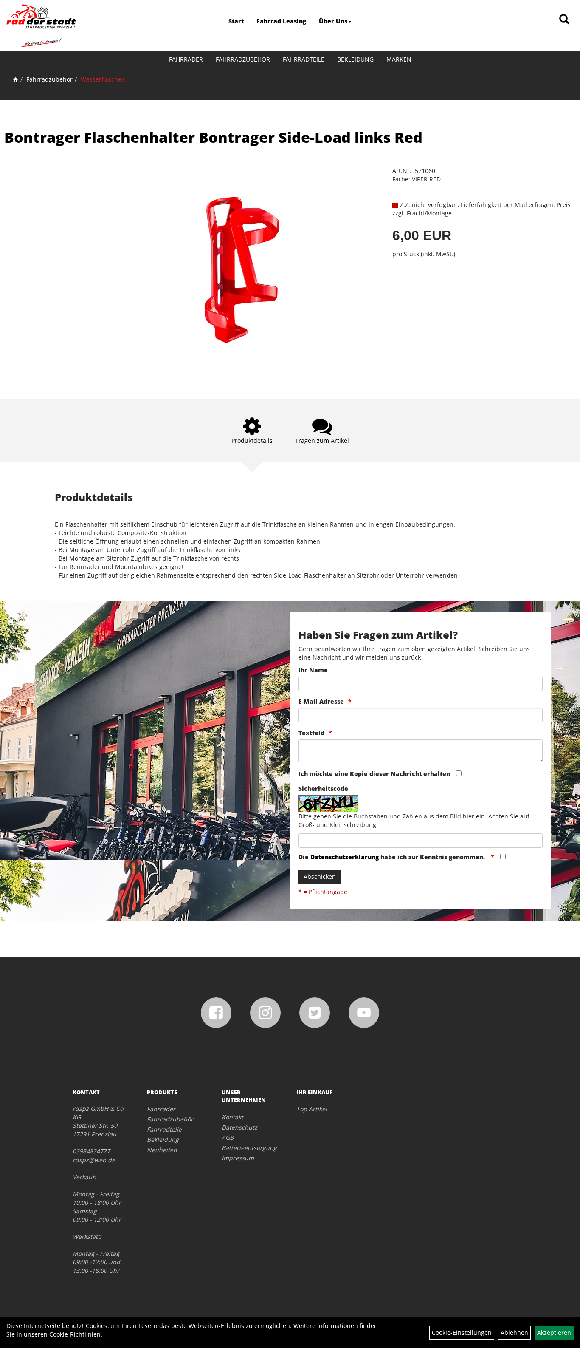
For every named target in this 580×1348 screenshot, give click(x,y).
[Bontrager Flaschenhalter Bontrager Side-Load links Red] (242, 270)
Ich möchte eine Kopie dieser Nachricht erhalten (374, 774)
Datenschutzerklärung (344, 857)
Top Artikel (311, 1109)
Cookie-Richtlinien (75, 1334)
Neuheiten (162, 1150)
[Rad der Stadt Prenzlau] (41, 25)
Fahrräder (186, 59)
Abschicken (320, 876)
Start (236, 21)
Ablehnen (514, 1332)
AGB (228, 1137)
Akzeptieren (554, 1332)
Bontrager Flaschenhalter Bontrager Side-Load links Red (213, 137)
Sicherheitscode (323, 788)
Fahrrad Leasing (281, 21)
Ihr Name (313, 670)
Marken (398, 59)
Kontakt (232, 1117)
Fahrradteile (303, 59)
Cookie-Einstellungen (462, 1332)
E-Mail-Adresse (321, 701)
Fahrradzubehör (243, 59)
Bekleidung (355, 59)
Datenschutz (239, 1127)
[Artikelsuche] (564, 20)
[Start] (15, 79)
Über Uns (333, 21)
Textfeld (311, 733)
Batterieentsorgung (249, 1148)
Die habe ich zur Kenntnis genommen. (392, 857)
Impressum (238, 1158)
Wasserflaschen (103, 79)
